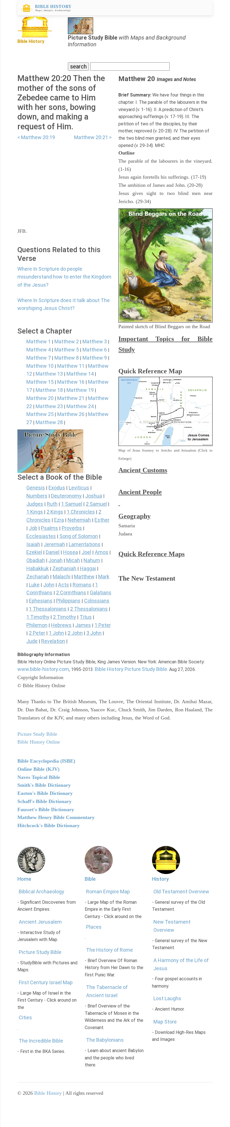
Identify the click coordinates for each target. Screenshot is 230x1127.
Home (24, 879)
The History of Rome (109, 950)
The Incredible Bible (41, 1041)
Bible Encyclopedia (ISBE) (46, 761)
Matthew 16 (70, 382)
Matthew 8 (66, 358)
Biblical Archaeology (41, 891)
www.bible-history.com (43, 669)
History (160, 879)
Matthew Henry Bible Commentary (56, 817)
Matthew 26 (70, 414)
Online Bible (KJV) (38, 769)
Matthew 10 (40, 366)
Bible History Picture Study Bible (131, 669)
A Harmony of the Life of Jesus (181, 964)
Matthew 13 (49, 374)
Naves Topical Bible (38, 777)
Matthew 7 (38, 358)
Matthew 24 (80, 406)
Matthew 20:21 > (93, 137)
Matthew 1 (38, 341)
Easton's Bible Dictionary (45, 793)
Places (94, 927)
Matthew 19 (80, 390)
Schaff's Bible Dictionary (44, 801)
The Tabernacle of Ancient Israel (107, 991)
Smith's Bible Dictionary (44, 785)
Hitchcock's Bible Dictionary (48, 825)
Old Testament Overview (181, 891)
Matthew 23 (49, 406)
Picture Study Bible (40, 952)
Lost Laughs (167, 998)
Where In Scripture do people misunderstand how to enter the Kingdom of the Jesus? (64, 277)
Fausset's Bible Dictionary (45, 809)
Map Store (165, 1022)
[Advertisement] (64, 181)
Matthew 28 (49, 422)
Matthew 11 (70, 366)
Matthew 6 (94, 350)
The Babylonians (105, 1040)
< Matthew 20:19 (36, 137)
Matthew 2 (66, 341)
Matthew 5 (66, 350)
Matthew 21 (70, 398)
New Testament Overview (171, 926)
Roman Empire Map (108, 891)
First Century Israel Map (46, 982)
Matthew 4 (38, 350)
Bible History (48, 1093)
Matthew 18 (49, 390)
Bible (90, 879)
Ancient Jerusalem (40, 922)
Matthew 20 (40, 398)
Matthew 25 (40, 414)
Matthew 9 (94, 358)
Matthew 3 (94, 341)
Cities (25, 1017)
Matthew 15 (40, 382)
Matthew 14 (80, 374)
